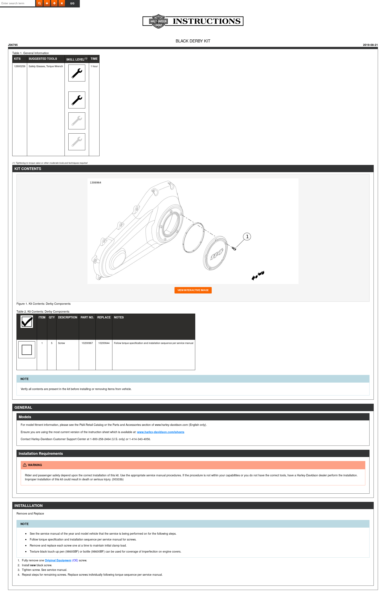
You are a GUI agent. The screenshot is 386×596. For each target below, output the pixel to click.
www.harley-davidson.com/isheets (160, 432)
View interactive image (193, 290)
